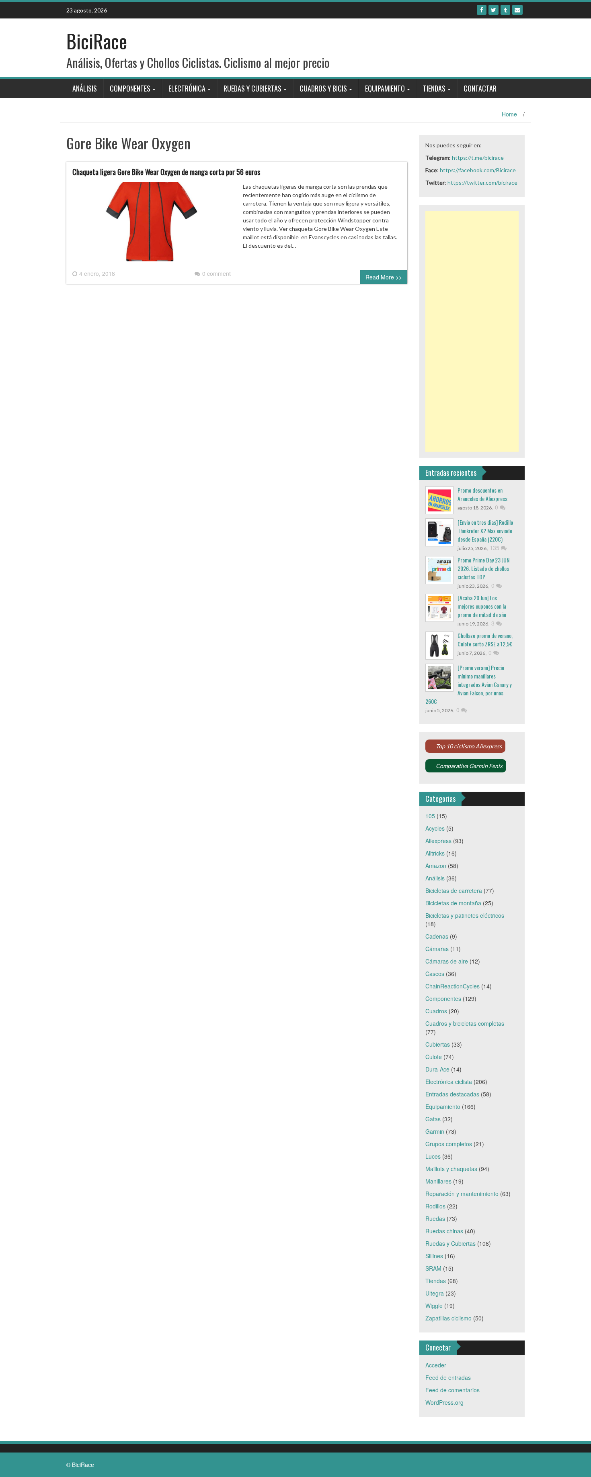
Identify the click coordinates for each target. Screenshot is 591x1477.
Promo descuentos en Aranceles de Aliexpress (482, 494)
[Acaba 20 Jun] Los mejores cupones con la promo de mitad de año (482, 606)
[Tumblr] (505, 10)
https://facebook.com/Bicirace (478, 170)
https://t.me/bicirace (478, 157)
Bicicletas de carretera (453, 890)
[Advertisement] (472, 331)
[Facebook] (481, 10)
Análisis (84, 88)
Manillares (438, 1181)
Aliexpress (438, 841)
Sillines (434, 1256)
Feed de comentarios (452, 1390)
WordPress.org (444, 1402)
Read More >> (383, 277)
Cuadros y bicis (323, 88)
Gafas (433, 1119)
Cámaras (437, 949)
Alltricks (435, 853)
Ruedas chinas (444, 1231)
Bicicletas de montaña (453, 903)
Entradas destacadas (452, 1094)
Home (509, 114)
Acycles (435, 828)
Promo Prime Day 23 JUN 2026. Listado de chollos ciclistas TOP (483, 568)
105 (430, 816)
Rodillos (435, 1206)
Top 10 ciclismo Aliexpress (469, 746)
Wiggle (434, 1306)
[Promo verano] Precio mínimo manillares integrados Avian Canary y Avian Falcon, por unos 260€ (468, 684)
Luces (433, 1156)
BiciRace (96, 40)
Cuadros (436, 1011)
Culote (433, 1057)
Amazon (435, 866)
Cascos (434, 974)
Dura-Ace (437, 1069)
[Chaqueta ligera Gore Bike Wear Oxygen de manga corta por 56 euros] (151, 225)
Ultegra (434, 1293)
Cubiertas (437, 1044)
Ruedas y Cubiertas (252, 88)
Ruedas (435, 1218)
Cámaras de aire (446, 961)
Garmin (434, 1131)
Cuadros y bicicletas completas (464, 1023)
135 (495, 548)
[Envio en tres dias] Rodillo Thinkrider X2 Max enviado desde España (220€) (485, 530)
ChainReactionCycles (452, 986)
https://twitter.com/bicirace (482, 182)
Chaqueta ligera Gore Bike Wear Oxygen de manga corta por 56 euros (166, 172)
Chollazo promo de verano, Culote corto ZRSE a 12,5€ (485, 639)
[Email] (517, 10)
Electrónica (186, 88)
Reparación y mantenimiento (462, 1194)
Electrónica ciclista (448, 1082)
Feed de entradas (448, 1377)
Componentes (130, 88)
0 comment (216, 273)
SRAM (433, 1268)
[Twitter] (493, 10)
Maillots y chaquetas (451, 1169)
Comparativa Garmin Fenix (469, 765)
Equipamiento (385, 88)
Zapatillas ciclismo (448, 1318)
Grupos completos (448, 1144)
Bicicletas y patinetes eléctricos (464, 915)
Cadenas (436, 936)
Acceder (435, 1365)
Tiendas (434, 88)
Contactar (480, 88)
